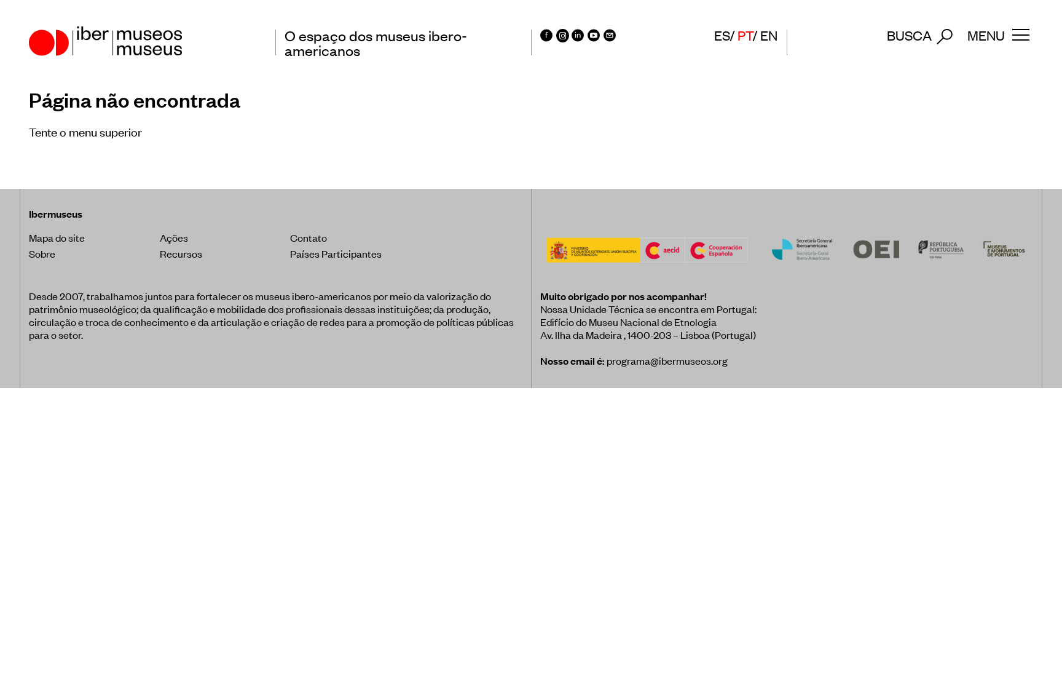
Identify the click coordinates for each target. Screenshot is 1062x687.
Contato (308, 237)
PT (745, 35)
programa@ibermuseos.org (667, 360)
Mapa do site (57, 237)
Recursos (181, 253)
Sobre (42, 253)
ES (722, 35)
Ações (174, 237)
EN (768, 35)
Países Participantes (336, 253)
